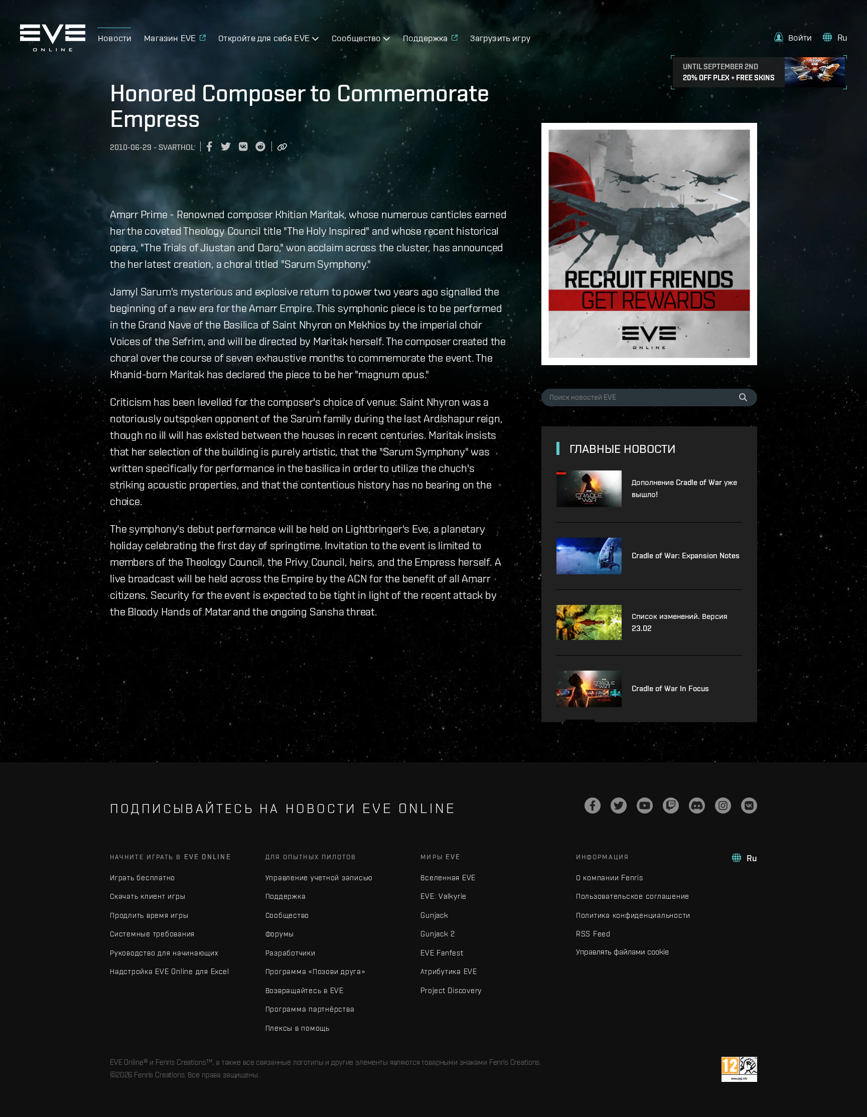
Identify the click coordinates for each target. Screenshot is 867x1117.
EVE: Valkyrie (443, 896)
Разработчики (290, 952)
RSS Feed (593, 933)
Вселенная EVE (448, 877)
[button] (793, 37)
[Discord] (697, 805)
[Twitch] (671, 805)
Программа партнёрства (310, 1009)
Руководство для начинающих (164, 952)
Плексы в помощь (297, 1028)
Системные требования (152, 933)
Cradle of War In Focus (670, 688)
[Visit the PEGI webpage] (739, 1069)
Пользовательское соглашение (632, 896)
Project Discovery (451, 990)
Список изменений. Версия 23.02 (680, 622)
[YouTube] (645, 805)
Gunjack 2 (437, 933)
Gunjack (434, 915)
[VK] (749, 805)
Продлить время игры (149, 915)
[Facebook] (593, 805)
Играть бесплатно (142, 877)
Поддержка (285, 896)
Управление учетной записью (319, 877)
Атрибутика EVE (448, 971)
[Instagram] (723, 805)
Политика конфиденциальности (633, 915)
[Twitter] (619, 805)
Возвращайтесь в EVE (304, 990)
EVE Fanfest (441, 952)
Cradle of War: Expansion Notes (686, 555)
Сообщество (287, 915)
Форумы (280, 933)
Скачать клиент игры (147, 896)
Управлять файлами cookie (622, 951)
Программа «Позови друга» (315, 971)
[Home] (52, 48)
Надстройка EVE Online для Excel (169, 971)
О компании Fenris (609, 877)
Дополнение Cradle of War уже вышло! (684, 488)
